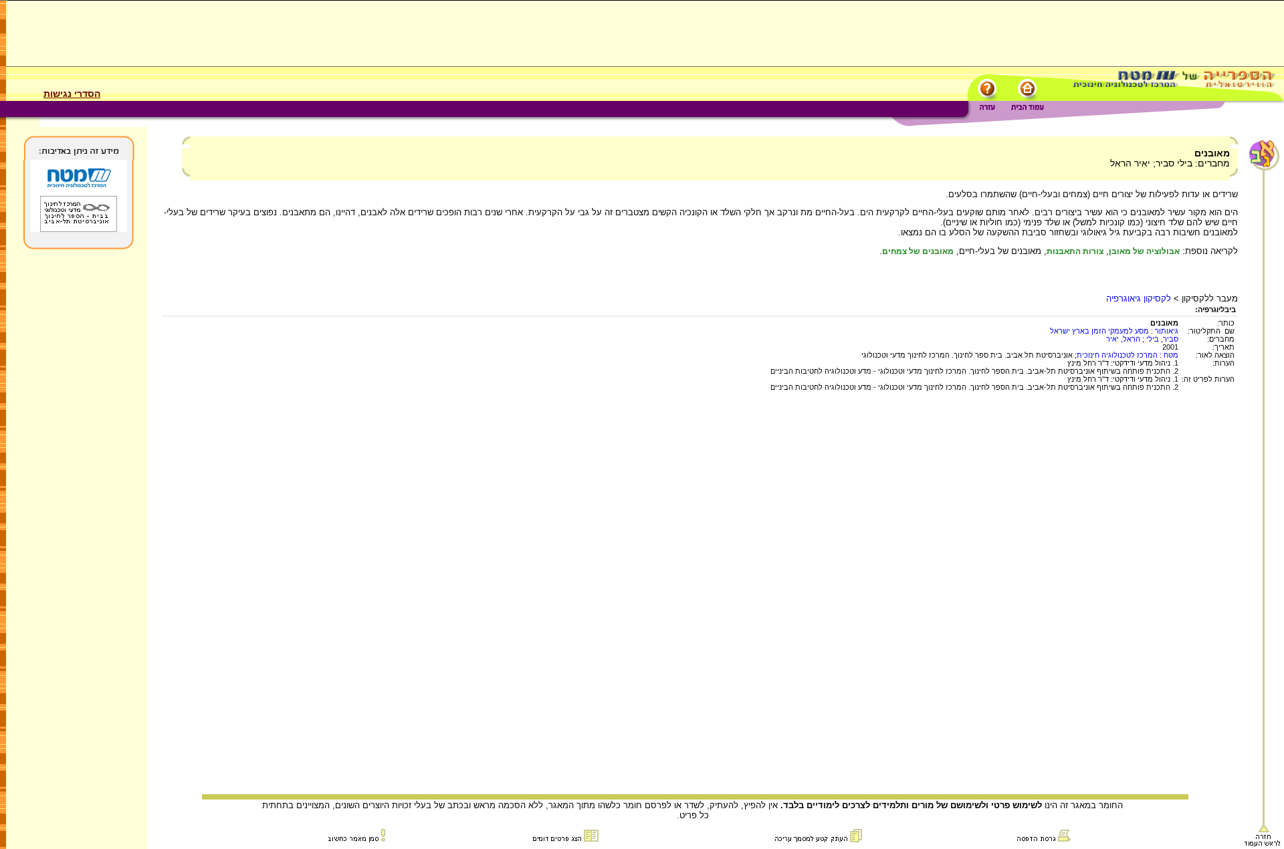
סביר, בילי (1162, 339)
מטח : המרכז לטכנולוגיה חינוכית (1127, 355)
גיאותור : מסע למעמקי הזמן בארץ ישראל (1114, 331)
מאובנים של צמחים (918, 251)
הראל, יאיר (1123, 339)
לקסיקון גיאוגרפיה (1138, 298)
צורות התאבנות (1075, 251)
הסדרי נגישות (71, 93)
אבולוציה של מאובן (1144, 251)
